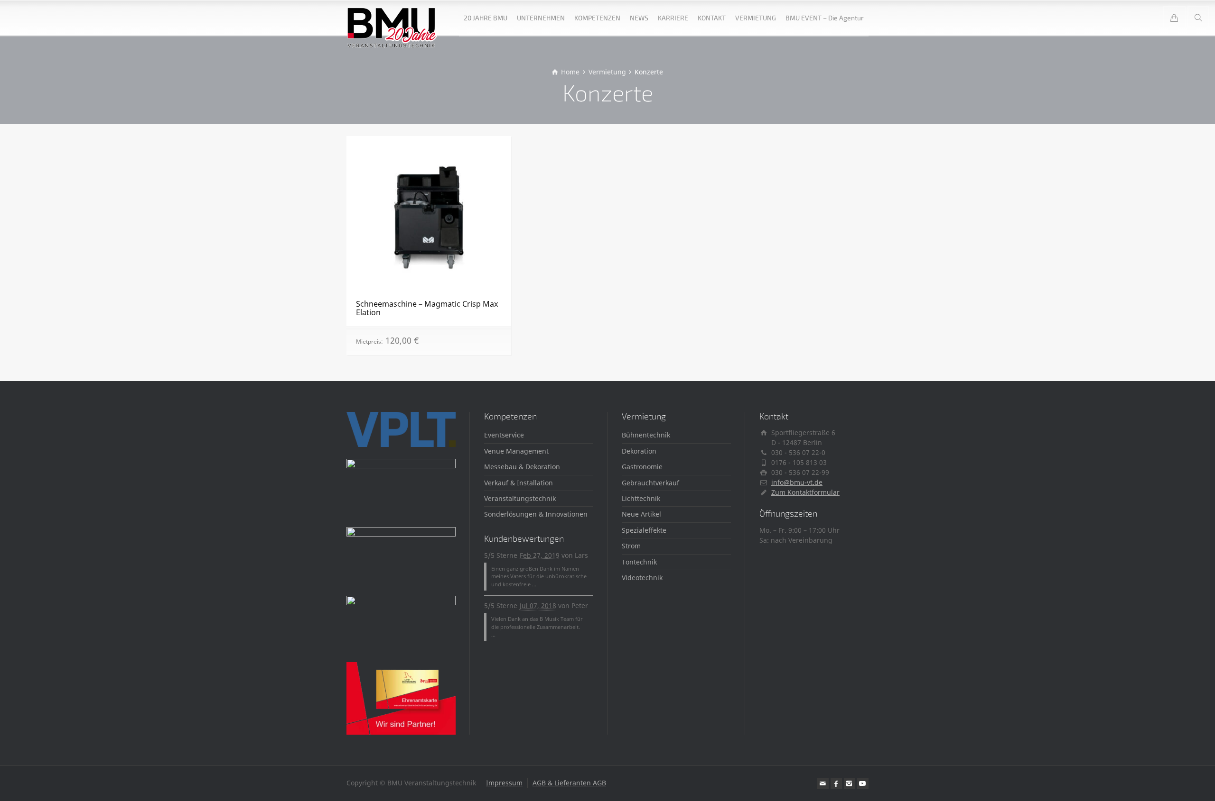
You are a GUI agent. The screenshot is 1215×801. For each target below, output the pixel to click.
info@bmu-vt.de (796, 482)
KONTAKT (712, 18)
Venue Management (516, 450)
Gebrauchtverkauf (650, 482)
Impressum (504, 782)
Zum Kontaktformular (805, 492)
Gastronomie (642, 466)
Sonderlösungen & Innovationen (536, 514)
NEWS (639, 18)
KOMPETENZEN (597, 18)
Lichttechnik (641, 498)
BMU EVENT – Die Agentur (824, 18)
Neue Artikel (641, 514)
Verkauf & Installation (518, 482)
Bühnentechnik (646, 434)
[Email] (823, 783)
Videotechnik (642, 577)
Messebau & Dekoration (522, 466)
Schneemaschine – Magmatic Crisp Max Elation (427, 308)
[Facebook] (836, 783)
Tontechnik (639, 561)
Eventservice (504, 434)
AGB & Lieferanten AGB (569, 782)
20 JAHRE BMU (485, 18)
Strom (631, 545)
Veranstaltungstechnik (520, 498)
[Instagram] (849, 783)
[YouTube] (863, 783)
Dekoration (639, 450)
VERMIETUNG (755, 18)
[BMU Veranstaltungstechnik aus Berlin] (392, 18)
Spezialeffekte (644, 530)
